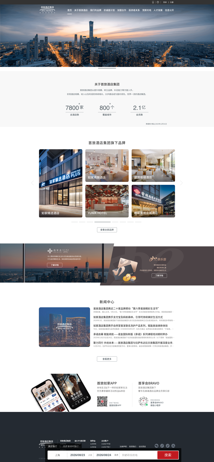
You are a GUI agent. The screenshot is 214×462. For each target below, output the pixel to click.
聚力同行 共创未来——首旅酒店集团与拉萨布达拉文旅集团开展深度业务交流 (135, 343)
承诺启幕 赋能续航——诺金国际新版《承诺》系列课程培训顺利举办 (130, 334)
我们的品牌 (95, 10)
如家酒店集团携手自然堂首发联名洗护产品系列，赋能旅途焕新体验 (130, 325)
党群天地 (146, 10)
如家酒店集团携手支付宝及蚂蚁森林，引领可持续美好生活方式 (128, 317)
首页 (69, 10)
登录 (165, 2)
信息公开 (169, 10)
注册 (172, 2)
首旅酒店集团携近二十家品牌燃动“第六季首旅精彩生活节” (126, 308)
